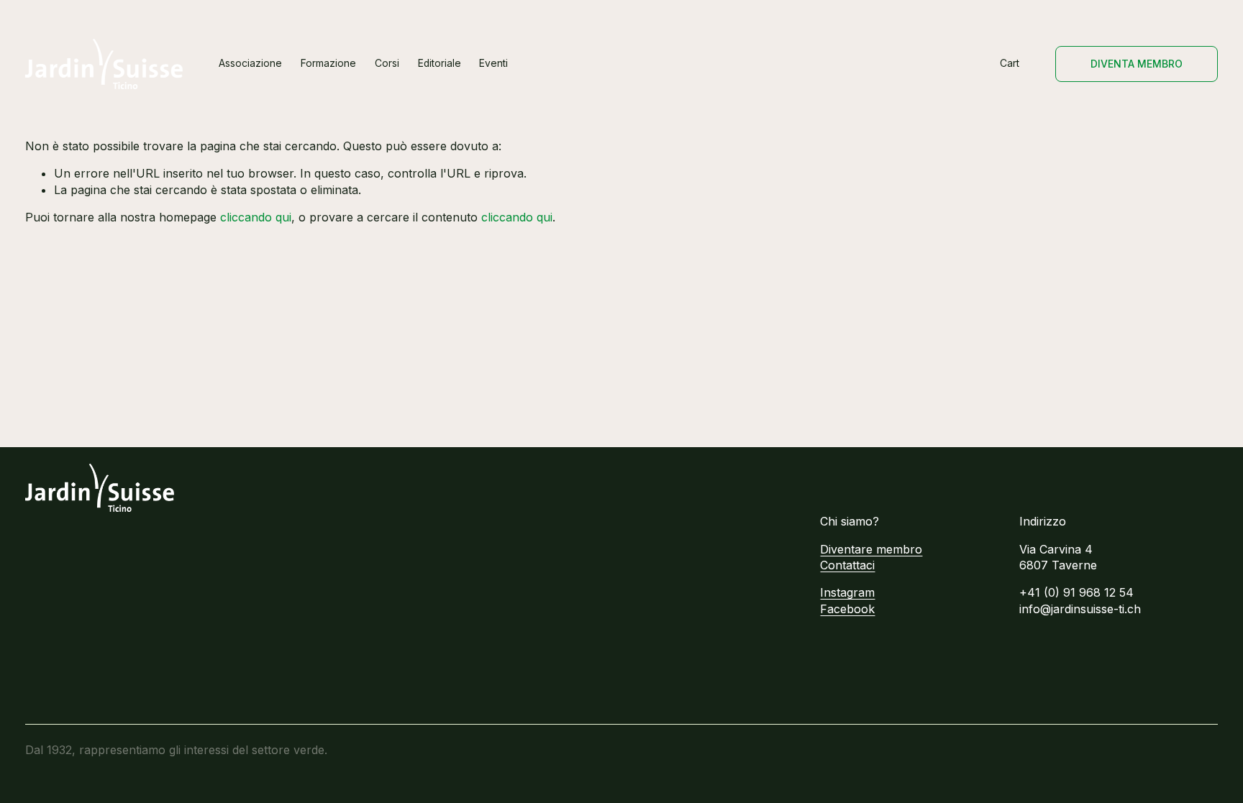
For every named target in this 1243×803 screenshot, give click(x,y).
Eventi (493, 63)
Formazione (328, 63)
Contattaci (847, 565)
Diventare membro (871, 549)
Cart (1009, 63)
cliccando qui (255, 217)
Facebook (847, 609)
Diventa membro (1137, 64)
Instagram (847, 592)
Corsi (387, 63)
